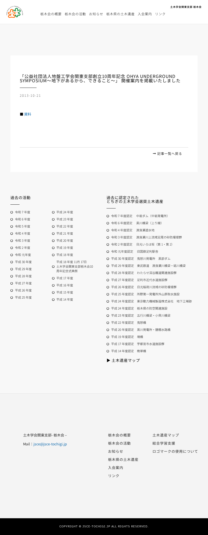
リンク (160, 13)
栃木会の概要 (51, 13)
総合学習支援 (163, 443)
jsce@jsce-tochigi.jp (50, 443)
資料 (27, 114)
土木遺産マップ (165, 434)
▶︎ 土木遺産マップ (123, 360)
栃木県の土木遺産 (120, 13)
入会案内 (145, 13)
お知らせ (96, 13)
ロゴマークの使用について (175, 451)
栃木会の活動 (75, 13)
